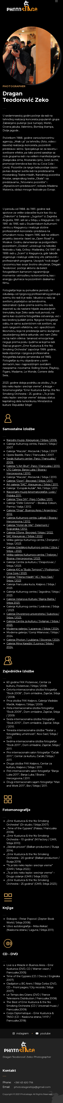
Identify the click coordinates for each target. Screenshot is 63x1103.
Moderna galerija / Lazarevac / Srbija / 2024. (32, 628)
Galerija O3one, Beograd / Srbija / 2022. (29, 532)
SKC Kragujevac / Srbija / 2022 (24, 536)
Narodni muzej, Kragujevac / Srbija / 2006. (31, 440)
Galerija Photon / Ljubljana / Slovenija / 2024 (32, 639)
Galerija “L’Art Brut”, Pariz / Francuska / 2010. (33, 466)
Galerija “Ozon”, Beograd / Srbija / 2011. (29, 480)
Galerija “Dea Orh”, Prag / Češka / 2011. (29, 499)
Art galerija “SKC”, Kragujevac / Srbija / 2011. (32, 484)
